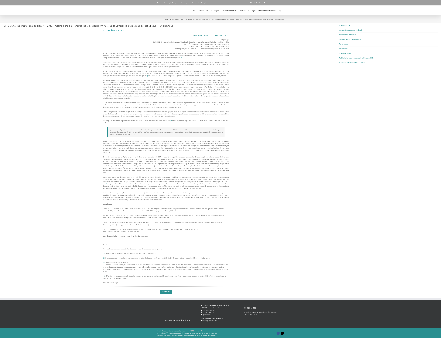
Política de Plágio (345, 53)
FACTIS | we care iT (195, 331)
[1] (181, 58)
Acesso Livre (343, 49)
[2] (180, 67)
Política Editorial (344, 25)
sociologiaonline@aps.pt (198, 3)
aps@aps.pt (206, 315)
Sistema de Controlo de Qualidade (350, 30)
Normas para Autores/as (347, 35)
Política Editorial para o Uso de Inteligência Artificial (356, 58)
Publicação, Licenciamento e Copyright (352, 62)
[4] (171, 121)
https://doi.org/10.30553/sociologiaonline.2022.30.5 (211, 35)
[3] (147, 76)
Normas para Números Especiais (350, 39)
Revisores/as (343, 44)
